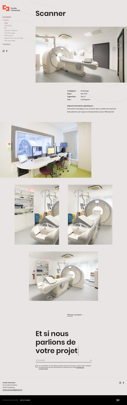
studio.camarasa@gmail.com (12, 390)
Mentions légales (25, 400)
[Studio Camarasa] (11, 8)
